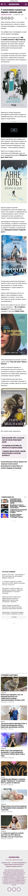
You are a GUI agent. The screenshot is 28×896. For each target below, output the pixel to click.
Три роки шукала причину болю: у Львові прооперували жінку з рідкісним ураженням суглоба (14, 725)
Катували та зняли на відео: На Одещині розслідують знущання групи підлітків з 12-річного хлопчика (12, 591)
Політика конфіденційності (19, 862)
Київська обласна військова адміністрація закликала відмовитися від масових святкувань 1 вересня (11, 599)
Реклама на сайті (6, 862)
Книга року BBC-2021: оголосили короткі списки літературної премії (13, 440)
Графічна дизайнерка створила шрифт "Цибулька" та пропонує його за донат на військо (13, 781)
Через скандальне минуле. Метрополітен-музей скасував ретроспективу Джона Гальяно (12, 607)
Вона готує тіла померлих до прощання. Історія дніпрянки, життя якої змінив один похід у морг (13, 753)
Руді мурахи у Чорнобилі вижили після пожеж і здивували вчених (12, 613)
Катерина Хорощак (6, 14)
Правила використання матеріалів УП (14, 864)
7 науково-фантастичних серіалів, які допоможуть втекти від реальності (14, 453)
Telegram (10, 468)
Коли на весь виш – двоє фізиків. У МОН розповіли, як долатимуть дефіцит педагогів (13, 576)
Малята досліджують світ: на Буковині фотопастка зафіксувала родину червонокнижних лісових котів (13, 697)
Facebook (18, 468)
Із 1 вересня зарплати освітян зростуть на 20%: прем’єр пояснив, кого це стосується (13, 583)
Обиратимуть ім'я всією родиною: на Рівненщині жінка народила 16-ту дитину (14, 808)
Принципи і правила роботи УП (14, 866)
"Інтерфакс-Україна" (19, 880)
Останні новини (8, 572)
